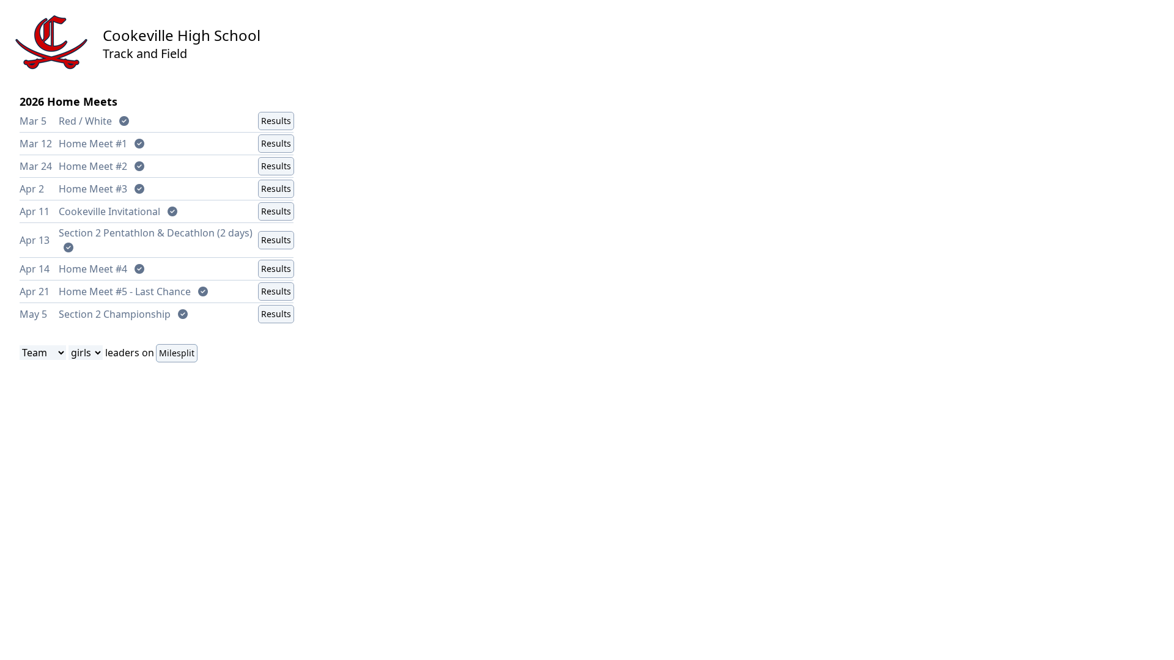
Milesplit (176, 353)
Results (276, 121)
